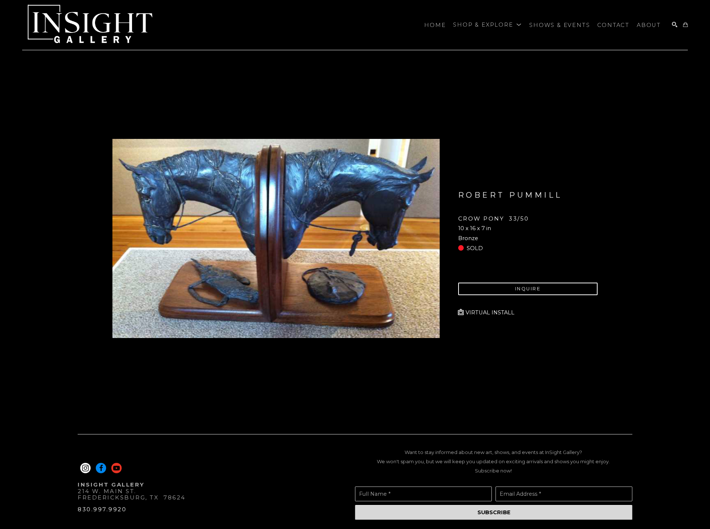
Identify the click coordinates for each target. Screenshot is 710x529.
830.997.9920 (102, 509)
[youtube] (116, 468)
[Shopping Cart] (685, 25)
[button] (487, 25)
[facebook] (101, 468)
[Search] (674, 25)
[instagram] (85, 468)
